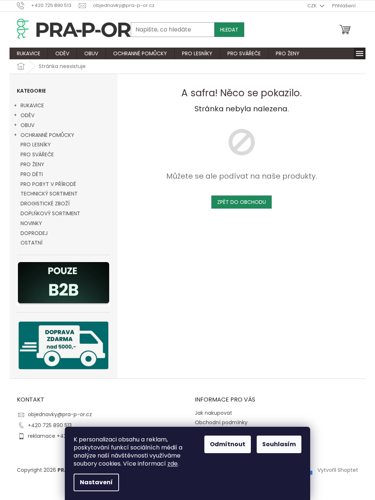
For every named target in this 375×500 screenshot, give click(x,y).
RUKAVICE (32, 105)
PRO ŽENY (32, 164)
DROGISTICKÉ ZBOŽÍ (45, 203)
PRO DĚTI (32, 174)
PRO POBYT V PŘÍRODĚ (48, 184)
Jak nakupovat (213, 413)
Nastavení (96, 482)
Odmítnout (227, 444)
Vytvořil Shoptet (338, 470)
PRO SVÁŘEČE (37, 154)
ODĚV (27, 115)
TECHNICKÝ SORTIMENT (49, 193)
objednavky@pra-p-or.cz (60, 414)
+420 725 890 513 (50, 425)
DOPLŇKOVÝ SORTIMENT (50, 213)
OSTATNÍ (31, 242)
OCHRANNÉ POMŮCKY (47, 135)
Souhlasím (279, 444)
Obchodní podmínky (221, 422)
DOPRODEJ (34, 233)
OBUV (27, 125)
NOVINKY (31, 223)
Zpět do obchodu (241, 202)
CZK (312, 5)
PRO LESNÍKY (36, 144)
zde (172, 463)
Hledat (229, 29)
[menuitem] (29, 53)
